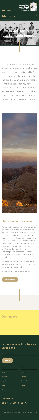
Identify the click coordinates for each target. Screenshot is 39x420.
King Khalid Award (7, 381)
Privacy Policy (25, 381)
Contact (23, 376)
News (3, 389)
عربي (9, 10)
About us (4, 368)
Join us (23, 385)
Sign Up (7, 360)
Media (23, 372)
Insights (4, 385)
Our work (4, 372)
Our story (4, 376)
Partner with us (10, 279)
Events (23, 368)
